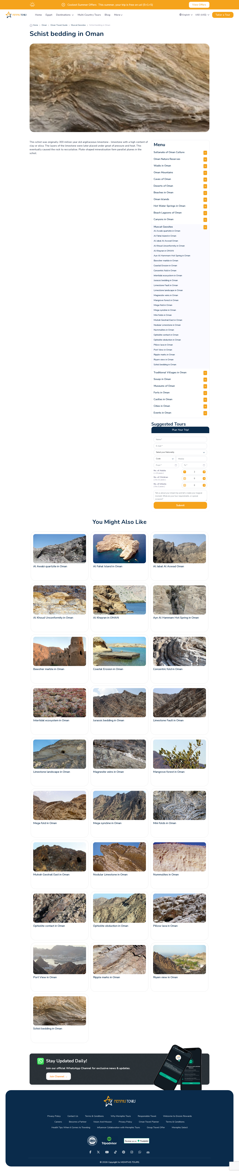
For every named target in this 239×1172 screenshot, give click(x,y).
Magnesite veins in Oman (166, 295)
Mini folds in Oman (163, 315)
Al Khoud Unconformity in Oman (169, 245)
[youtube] (107, 1152)
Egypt (49, 14)
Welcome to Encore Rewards (177, 1116)
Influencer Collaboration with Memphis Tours (118, 1127)
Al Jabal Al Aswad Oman (166, 240)
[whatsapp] (139, 1152)
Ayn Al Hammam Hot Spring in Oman (172, 255)
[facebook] (90, 1152)
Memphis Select (180, 1127)
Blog (107, 14)
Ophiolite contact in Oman (166, 334)
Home (38, 14)
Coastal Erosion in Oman (165, 265)
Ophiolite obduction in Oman (167, 339)
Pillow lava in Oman (163, 344)
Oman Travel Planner (149, 1121)
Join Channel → (58, 1076)
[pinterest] (123, 1152)
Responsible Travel (147, 1116)
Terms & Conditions (94, 1116)
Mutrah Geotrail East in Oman (168, 320)
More (117, 14)
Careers (58, 1121)
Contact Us (72, 1116)
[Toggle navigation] (30, 15)
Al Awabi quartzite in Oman (167, 230)
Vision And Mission (102, 1121)
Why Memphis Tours (121, 1116)
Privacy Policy (54, 1116)
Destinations (63, 14)
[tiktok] (115, 1152)
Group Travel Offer (156, 1127)
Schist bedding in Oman (165, 364)
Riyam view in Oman (163, 359)
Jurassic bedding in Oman (166, 280)
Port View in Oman (163, 349)
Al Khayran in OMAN (164, 250)
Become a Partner (77, 1121)
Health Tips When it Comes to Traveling (70, 1127)
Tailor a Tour (222, 14)
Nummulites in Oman (164, 329)
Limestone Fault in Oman (166, 285)
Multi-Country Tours (89, 14)
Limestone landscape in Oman (168, 290)
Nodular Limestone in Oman (167, 325)
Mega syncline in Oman (165, 310)
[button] (186, 14)
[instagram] (131, 1152)
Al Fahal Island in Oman (165, 235)
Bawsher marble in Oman (166, 260)
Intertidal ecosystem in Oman (168, 275)
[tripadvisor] (148, 1152)
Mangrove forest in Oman (166, 300)
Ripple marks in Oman (164, 354)
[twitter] (98, 1152)
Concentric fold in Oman (165, 270)
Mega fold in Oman (163, 305)
